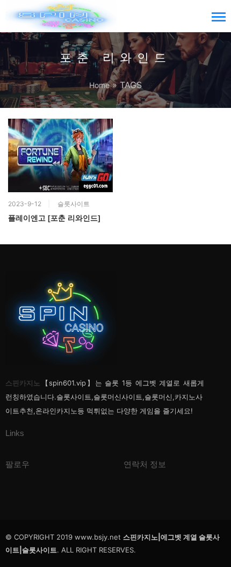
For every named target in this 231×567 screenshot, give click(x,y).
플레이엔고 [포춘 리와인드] (54, 218)
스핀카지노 (22, 383)
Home (99, 85)
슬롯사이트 (73, 204)
